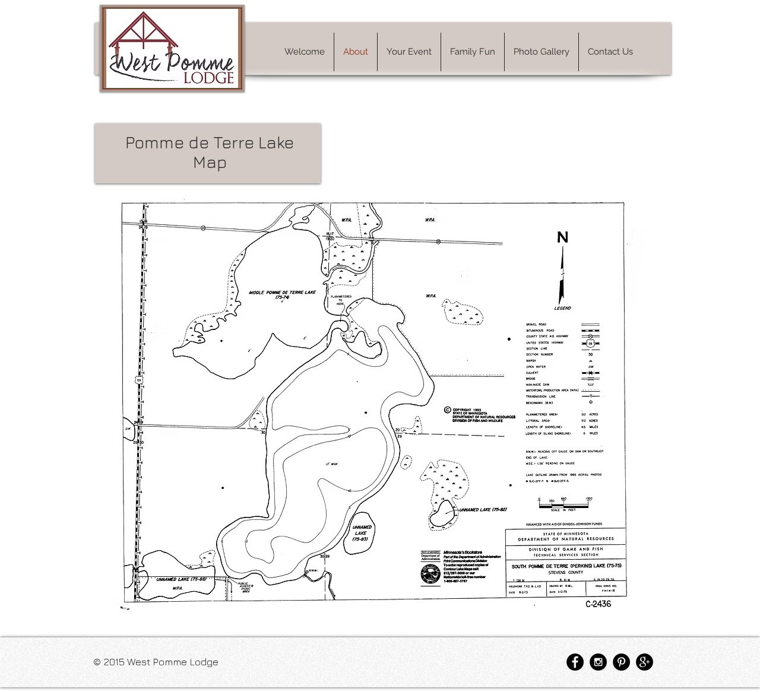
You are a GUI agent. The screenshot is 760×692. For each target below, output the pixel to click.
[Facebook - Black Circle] (575, 662)
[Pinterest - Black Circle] (621, 662)
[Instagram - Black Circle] (598, 662)
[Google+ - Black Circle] (644, 662)
